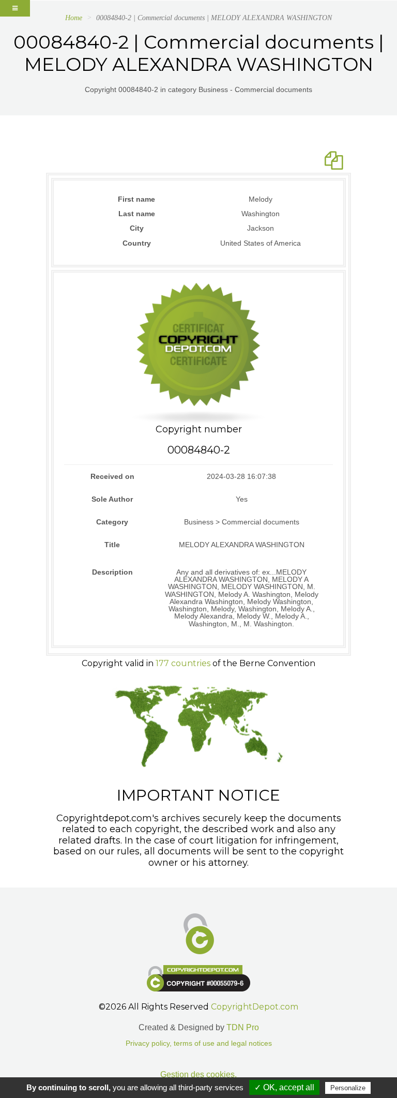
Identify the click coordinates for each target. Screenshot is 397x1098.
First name (136, 199)
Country (137, 243)
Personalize (347, 1088)
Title (112, 544)
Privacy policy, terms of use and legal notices (199, 1043)
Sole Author (112, 499)
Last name (136, 213)
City (137, 228)
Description (112, 572)
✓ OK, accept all (284, 1087)
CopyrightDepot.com (254, 1007)
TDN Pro (242, 1027)
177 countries (183, 663)
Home (73, 18)
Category (112, 521)
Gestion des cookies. (198, 1074)
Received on (112, 476)
